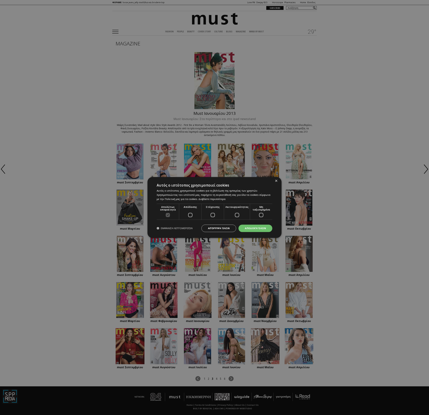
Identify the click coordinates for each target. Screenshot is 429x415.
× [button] (276, 181)
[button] (175, 228)
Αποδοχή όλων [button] (255, 228)
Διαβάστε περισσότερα (211, 199)
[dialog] (214, 207)
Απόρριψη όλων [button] (219, 228)
